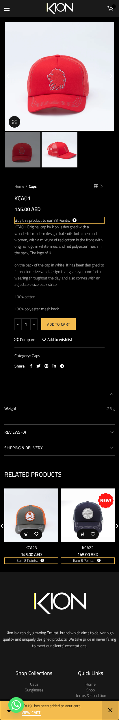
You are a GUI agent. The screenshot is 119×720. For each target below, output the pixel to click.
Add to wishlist (59, 339)
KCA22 (88, 547)
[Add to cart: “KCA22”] (83, 534)
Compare (27, 339)
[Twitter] (38, 366)
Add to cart (58, 324)
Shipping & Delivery (23, 448)
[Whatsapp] (16, 705)
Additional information (27, 394)
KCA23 (31, 547)
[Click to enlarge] (14, 122)
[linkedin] (54, 366)
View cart (31, 713)
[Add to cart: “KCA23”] (26, 534)
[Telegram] (62, 366)
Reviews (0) (15, 432)
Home (19, 186)
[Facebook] (31, 366)
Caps (33, 186)
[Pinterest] (46, 366)
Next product (102, 186)
